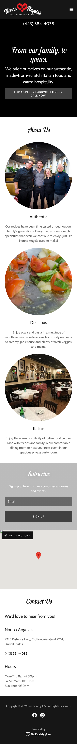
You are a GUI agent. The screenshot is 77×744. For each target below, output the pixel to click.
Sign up (38, 516)
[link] (22, 9)
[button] (71, 9)
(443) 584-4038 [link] (38, 23)
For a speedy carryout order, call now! (38, 93)
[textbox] (38, 501)
